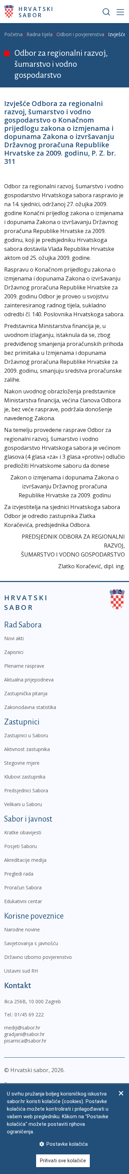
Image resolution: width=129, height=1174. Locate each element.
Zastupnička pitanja (25, 693)
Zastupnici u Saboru (26, 735)
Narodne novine (22, 929)
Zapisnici (13, 652)
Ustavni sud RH (21, 970)
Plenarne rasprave (24, 666)
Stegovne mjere (22, 763)
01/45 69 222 (29, 1014)
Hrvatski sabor (36, 11)
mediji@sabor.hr (22, 1027)
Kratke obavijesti (22, 832)
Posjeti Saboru (20, 846)
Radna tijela (39, 34)
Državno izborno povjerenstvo (38, 957)
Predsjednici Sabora (26, 790)
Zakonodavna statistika (30, 707)
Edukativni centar (23, 901)
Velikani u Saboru (23, 804)
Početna (13, 34)
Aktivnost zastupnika (27, 749)
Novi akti (14, 638)
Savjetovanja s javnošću (31, 943)
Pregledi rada (18, 873)
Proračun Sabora (23, 887)
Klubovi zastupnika (24, 776)
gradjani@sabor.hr (24, 1034)
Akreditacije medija (25, 860)
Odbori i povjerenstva (80, 34)
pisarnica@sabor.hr (25, 1040)
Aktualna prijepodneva (29, 679)
